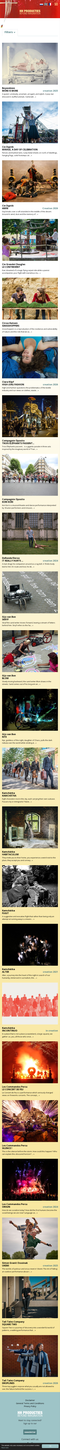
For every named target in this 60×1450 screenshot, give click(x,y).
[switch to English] (46, 3)
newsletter (30, 1432)
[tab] (10, 32)
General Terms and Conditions (30, 1403)
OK (50, 1446)
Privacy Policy (30, 1406)
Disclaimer (30, 1400)
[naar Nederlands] (41, 3)
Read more (5, 1448)
